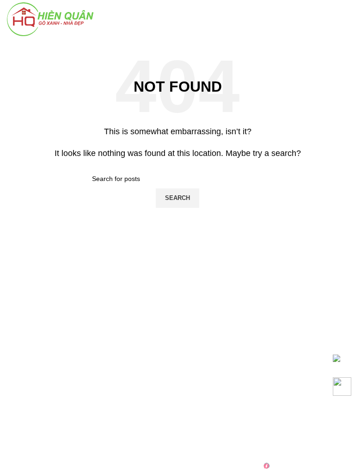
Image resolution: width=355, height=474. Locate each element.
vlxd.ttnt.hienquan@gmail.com (56, 383)
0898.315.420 (57, 393)
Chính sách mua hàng (280, 300)
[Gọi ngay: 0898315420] (342, 386)
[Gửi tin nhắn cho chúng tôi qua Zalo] (336, 358)
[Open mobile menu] (344, 19)
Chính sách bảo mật (276, 407)
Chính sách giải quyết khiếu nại (295, 389)
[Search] (324, 19)
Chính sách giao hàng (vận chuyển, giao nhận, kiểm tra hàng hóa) (289, 362)
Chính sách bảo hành (279, 317)
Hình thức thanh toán (278, 334)
